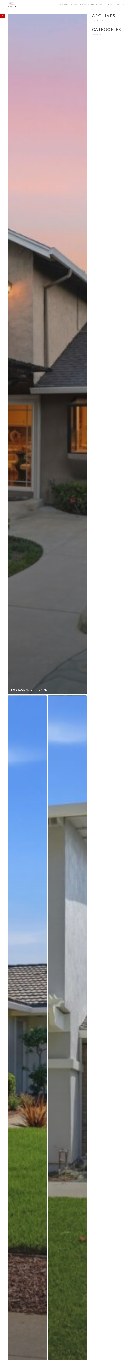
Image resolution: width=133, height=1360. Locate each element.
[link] (2, 16)
